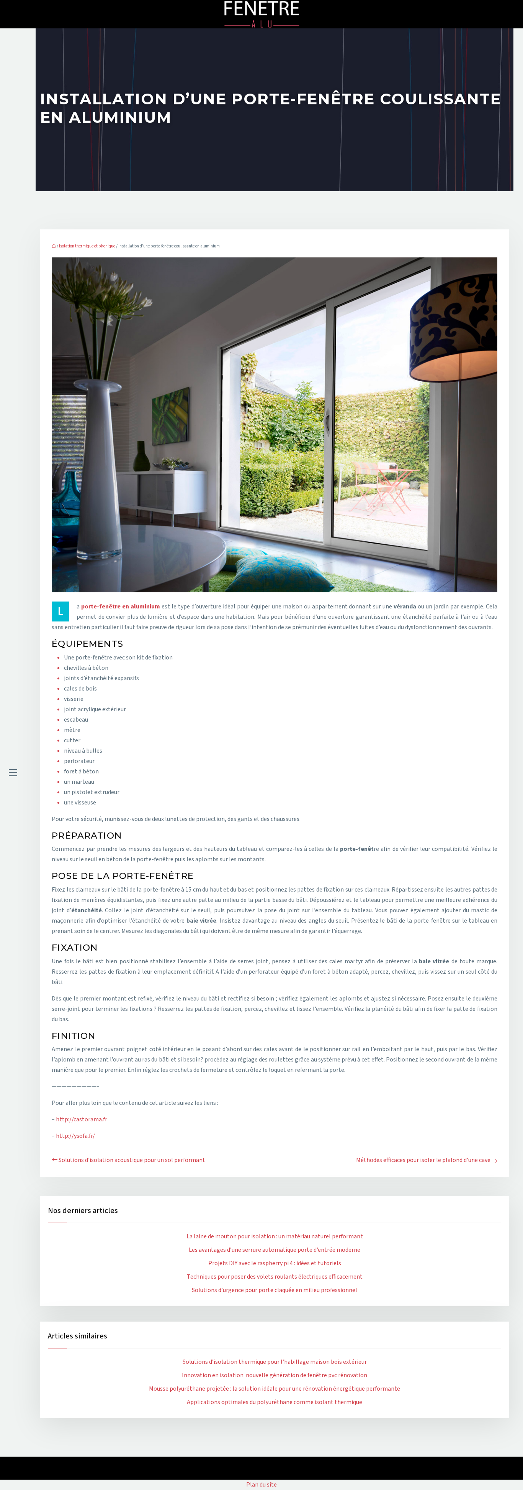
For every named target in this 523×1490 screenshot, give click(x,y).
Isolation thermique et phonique (87, 246)
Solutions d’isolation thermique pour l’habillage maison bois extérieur (275, 1362)
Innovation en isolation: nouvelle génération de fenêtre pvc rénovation (274, 1375)
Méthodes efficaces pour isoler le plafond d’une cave (423, 1160)
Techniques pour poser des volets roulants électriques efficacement (275, 1276)
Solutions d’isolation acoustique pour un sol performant (132, 1160)
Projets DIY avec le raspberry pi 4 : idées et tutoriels (274, 1263)
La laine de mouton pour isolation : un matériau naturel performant (274, 1236)
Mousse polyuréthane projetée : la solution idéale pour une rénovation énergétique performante (274, 1389)
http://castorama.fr (81, 1119)
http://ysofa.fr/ (75, 1136)
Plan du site (261, 1484)
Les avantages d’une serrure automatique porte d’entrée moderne (274, 1250)
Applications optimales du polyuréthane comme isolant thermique (274, 1402)
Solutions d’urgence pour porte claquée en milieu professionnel (274, 1290)
